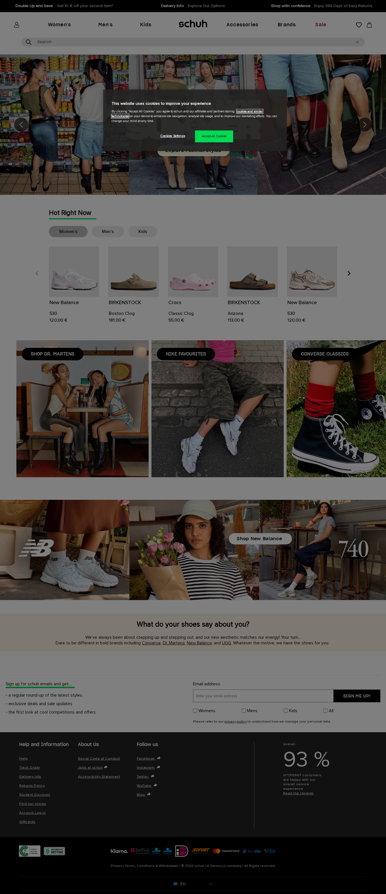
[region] (195, 120)
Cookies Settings (172, 136)
